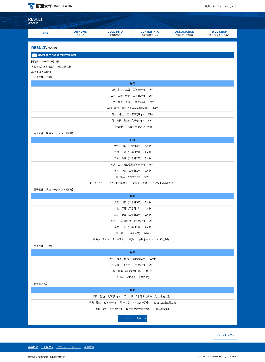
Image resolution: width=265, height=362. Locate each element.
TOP (45, 33)
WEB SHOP (219, 33)
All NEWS (80, 33)
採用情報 (33, 347)
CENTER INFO (150, 33)
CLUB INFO (115, 33)
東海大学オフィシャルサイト (221, 6)
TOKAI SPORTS (63, 6)
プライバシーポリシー (68, 347)
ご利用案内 (47, 347)
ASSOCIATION (184, 33)
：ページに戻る (132, 318)
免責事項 (89, 347)
